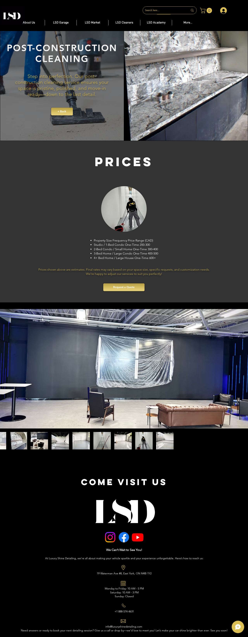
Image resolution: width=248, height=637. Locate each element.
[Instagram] (110, 537)
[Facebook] (124, 537)
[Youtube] (138, 537)
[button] (206, 10)
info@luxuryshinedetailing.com (123, 626)
